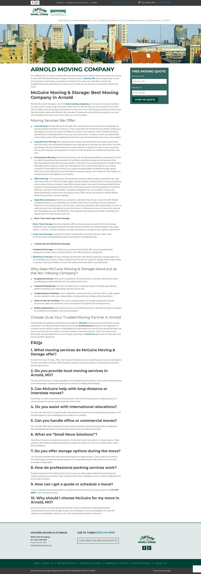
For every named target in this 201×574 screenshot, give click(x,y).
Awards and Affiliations (77, 3)
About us (49, 563)
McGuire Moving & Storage (43, 360)
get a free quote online (48, 492)
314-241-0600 (163, 3)
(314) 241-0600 (105, 532)
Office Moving (41, 178)
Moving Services (66, 563)
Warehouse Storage (42, 257)
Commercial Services (117, 563)
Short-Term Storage (42, 224)
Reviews (60, 3)
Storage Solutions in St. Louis (111, 20)
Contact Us (160, 563)
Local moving (40, 126)
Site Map (167, 570)
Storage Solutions (90, 563)
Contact (166, 20)
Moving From (138, 76)
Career (94, 3)
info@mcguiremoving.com (125, 3)
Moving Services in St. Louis (84, 20)
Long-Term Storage (42, 234)
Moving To (137, 87)
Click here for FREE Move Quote (98, 541)
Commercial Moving (135, 20)
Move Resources (153, 20)
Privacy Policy (158, 570)
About (67, 20)
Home (60, 20)
